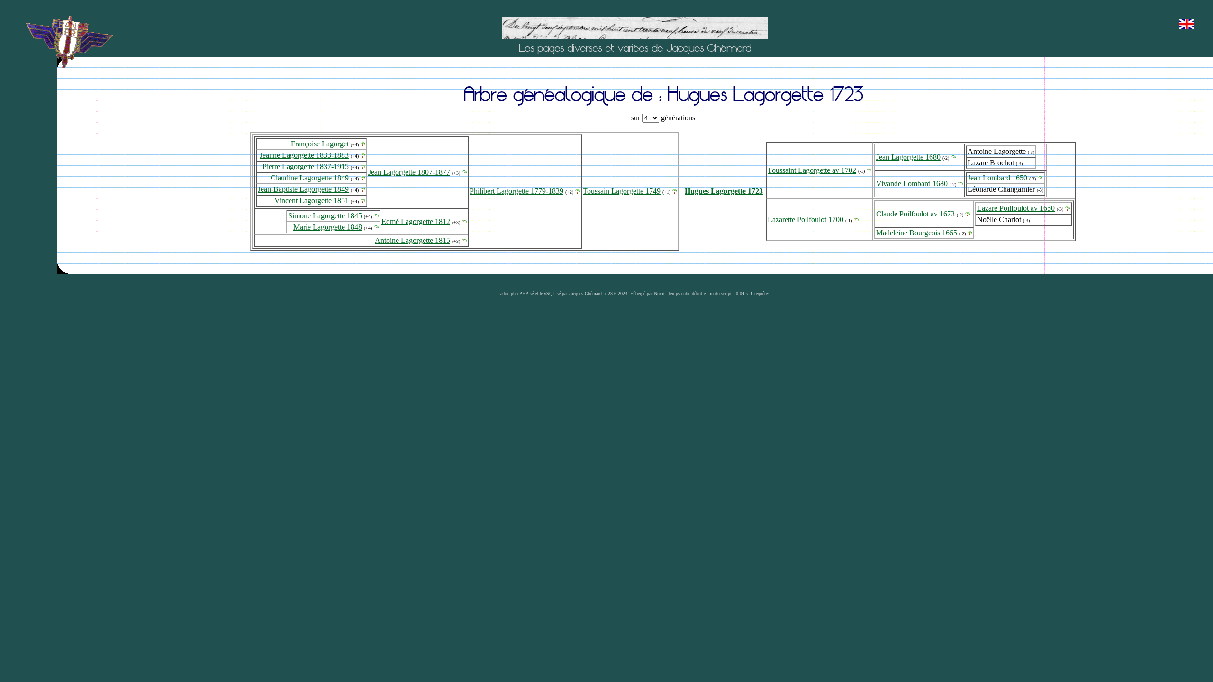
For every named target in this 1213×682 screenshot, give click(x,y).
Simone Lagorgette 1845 (325, 216)
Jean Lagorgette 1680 (908, 157)
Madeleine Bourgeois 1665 (916, 233)
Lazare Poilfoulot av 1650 (1016, 208)
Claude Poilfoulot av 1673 (915, 214)
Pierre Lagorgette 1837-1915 (306, 166)
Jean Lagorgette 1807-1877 (409, 172)
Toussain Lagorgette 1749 (622, 191)
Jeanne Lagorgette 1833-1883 (304, 155)
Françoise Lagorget (320, 144)
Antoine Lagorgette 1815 (412, 240)
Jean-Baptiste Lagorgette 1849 (303, 189)
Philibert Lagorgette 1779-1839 (516, 191)
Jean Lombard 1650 (997, 178)
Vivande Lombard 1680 (912, 183)
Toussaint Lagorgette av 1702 (812, 170)
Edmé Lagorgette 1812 (415, 221)
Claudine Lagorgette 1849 (310, 178)
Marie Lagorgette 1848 (327, 227)
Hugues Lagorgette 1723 (724, 191)
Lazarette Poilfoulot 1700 (805, 219)
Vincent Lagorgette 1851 (311, 201)
